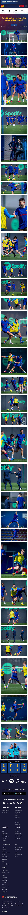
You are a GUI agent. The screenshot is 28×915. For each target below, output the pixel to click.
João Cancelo (18, 824)
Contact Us (4, 905)
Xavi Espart (17, 813)
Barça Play (4, 851)
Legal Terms (4, 903)
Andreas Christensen (17, 816)
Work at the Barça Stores (18, 855)
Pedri (3, 831)
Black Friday (4, 863)
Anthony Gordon (18, 835)
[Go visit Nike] (4, 781)
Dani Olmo (4, 838)
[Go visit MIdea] (21, 781)
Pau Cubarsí (17, 812)
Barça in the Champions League (4, 891)
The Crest (17, 851)
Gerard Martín (18, 819)
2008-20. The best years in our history (5, 874)
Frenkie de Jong (5, 836)
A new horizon (5, 870)
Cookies (16, 903)
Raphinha (17, 831)
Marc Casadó (4, 835)
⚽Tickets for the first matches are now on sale (10, 2)
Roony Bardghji (18, 833)
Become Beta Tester (4, 860)
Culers (21, 6)
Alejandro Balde (18, 810)
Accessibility (22, 903)
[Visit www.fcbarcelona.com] (2, 6)
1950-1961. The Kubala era (5, 881)
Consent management (19, 905)
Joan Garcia (4, 812)
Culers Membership (4, 848)
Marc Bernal (4, 840)
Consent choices (5, 907)
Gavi (3, 829)
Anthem (16, 852)
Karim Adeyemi (18, 836)
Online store (4, 856)
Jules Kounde (18, 820)
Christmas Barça (5, 864)
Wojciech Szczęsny (6, 810)
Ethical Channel (18, 849)
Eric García (17, 822)
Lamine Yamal (18, 829)
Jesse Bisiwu (17, 838)
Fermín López (5, 833)
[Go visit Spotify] (11, 781)
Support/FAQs (5, 857)
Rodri (3, 841)
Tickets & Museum (5, 852)
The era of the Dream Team (4, 878)
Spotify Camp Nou (19, 847)
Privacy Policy (10, 903)
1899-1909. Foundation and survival (5, 886)
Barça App (4, 854)
